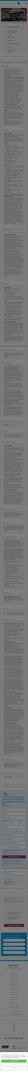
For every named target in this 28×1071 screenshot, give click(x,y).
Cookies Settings (13, 1067)
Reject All (14, 1064)
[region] (14, 1061)
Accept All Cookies (14, 1061)
